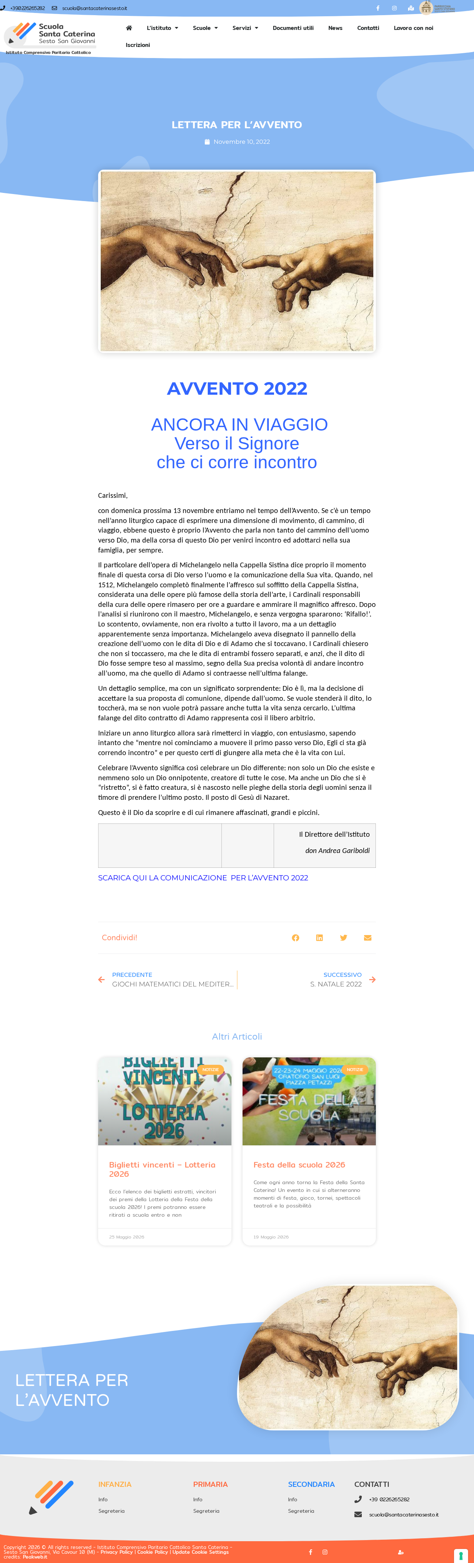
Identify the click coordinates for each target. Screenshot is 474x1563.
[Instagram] (394, 8)
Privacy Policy (117, 1552)
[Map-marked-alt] (411, 8)
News (335, 28)
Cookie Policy (152, 1552)
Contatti (368, 28)
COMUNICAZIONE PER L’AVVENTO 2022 (234, 877)
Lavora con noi (413, 28)
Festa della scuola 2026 (299, 1165)
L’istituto (159, 28)
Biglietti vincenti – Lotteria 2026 (162, 1169)
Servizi (242, 28)
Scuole (202, 28)
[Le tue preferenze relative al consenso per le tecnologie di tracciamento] (461, 1556)
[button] (295, 938)
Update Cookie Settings (201, 1552)
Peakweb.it (35, 1556)
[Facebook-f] (378, 8)
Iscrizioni (138, 45)
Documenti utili (293, 28)
